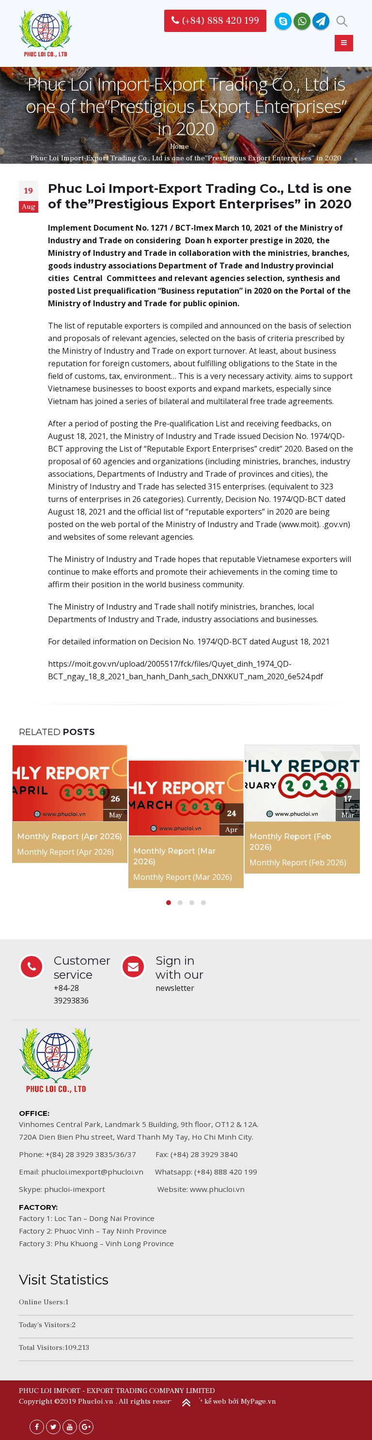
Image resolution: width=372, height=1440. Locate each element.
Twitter (53, 1427)
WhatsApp (302, 21)
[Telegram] (320, 21)
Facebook (37, 1427)
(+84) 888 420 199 (219, 21)
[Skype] (283, 21)
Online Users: (42, 1302)
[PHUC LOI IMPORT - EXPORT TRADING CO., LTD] (45, 33)
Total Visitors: (41, 1347)
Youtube (69, 1427)
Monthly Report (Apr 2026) (69, 836)
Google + (86, 1427)
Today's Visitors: (45, 1325)
